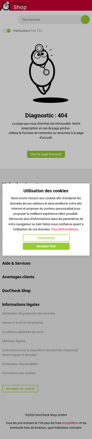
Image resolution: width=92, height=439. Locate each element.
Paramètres (46, 238)
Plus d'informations (64, 229)
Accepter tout (46, 246)
